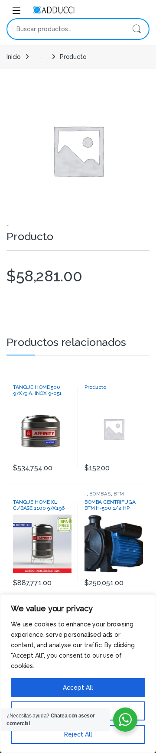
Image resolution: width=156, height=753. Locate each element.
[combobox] (65, 29)
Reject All (78, 734)
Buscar (136, 29)
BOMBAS (100, 494)
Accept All (78, 687)
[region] (78, 673)
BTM (119, 494)
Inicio (13, 56)
